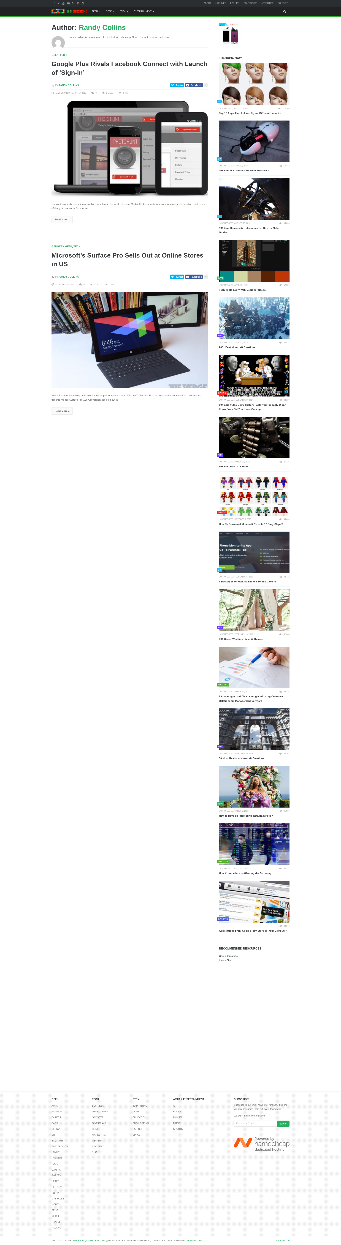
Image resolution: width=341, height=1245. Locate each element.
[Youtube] (63, 3)
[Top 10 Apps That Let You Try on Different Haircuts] (254, 84)
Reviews (97, 1140)
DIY (53, 1135)
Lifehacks (58, 1198)
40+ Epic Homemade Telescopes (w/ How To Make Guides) (249, 230)
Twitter (179, 85)
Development (101, 1111)
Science (138, 1129)
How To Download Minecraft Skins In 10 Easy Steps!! (251, 524)
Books (177, 1111)
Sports (178, 1129)
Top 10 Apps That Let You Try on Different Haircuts (250, 113)
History (57, 1187)
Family (56, 1152)
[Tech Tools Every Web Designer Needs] (254, 261)
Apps (55, 1105)
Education (139, 1117)
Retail (55, 1216)
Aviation (57, 1111)
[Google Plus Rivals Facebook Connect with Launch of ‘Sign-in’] (130, 148)
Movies (177, 1117)
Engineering (141, 1123)
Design (56, 1129)
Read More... (62, 219)
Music (177, 1123)
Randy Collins (102, 27)
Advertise (267, 3)
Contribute (250, 3)
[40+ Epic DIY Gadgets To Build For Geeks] (254, 141)
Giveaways (99, 1123)
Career (56, 1117)
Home (95, 1129)
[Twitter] (59, 3)
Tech (95, 11)
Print (55, 1210)
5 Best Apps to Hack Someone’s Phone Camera (247, 581)
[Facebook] (54, 3)
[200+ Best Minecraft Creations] (254, 318)
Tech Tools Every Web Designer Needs (242, 289)
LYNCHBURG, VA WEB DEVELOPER (89, 1241)
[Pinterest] (78, 3)
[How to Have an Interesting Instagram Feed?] (254, 787)
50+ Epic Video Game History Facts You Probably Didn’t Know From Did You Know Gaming (252, 407)
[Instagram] (83, 3)
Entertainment (142, 11)
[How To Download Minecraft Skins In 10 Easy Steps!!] (254, 495)
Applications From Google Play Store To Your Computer (252, 930)
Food (55, 1164)
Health (56, 1181)
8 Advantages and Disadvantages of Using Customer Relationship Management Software (251, 698)
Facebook (196, 85)
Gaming (56, 1169)
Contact (283, 3)
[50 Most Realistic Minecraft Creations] (254, 729)
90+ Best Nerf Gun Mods (233, 466)
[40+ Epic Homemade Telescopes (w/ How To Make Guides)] (254, 199)
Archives (220, 3)
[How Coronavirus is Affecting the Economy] (254, 844)
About (207, 3)
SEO (94, 1152)
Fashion (57, 1158)
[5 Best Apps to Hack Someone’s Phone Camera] (254, 552)
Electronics (60, 1146)
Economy (57, 1140)
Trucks (56, 1227)
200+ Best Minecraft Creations (237, 347)
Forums (234, 3)
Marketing (99, 1135)
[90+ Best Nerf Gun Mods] (254, 438)
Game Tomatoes (228, 955)
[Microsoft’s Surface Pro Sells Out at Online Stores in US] (130, 340)
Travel (56, 1222)
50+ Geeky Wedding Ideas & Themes (241, 639)
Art (175, 1105)
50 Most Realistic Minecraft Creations (241, 758)
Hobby (56, 1193)
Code (136, 1111)
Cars (55, 1123)
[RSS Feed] (73, 3)
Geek (109, 11)
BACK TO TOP (282, 1241)
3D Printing (140, 1105)
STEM (123, 11)
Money (56, 1204)
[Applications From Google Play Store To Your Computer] (254, 902)
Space (136, 1135)
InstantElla (225, 960)
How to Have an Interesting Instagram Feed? (246, 815)
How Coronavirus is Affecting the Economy (245, 873)
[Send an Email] (69, 3)
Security (98, 1146)
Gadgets (58, 246)
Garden (56, 1175)
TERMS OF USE (194, 1241)
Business (98, 1105)
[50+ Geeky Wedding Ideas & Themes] (254, 610)
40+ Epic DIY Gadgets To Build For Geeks (244, 170)
